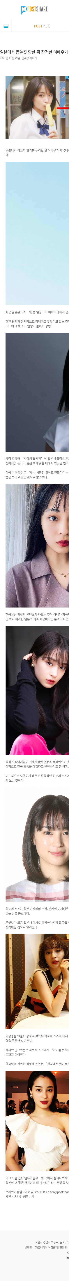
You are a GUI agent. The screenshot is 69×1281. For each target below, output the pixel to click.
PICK (42, 26)
